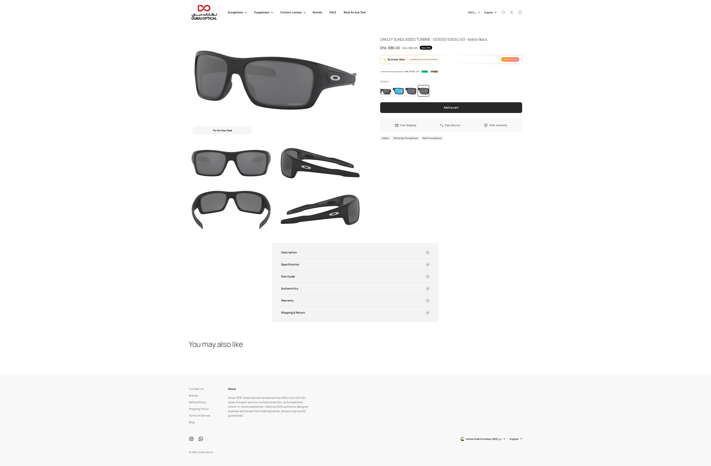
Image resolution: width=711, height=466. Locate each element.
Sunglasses (235, 12)
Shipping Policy (199, 409)
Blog (192, 422)
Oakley (385, 138)
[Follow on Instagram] (191, 438)
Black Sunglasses (432, 138)
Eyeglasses (261, 12)
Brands (317, 12)
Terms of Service (199, 415)
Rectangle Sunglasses (405, 138)
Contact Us (196, 389)
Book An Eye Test (355, 12)
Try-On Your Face (222, 130)
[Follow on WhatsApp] (200, 438)
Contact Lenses (291, 12)
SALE (332, 12)
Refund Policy (197, 402)
